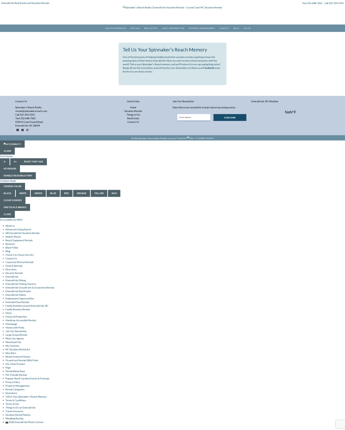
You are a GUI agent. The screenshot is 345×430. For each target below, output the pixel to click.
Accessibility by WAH (11, 219)
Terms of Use (12, 403)
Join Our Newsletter (16, 331)
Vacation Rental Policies (18, 414)
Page (8, 367)
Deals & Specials (14, 265)
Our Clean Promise (15, 363)
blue (53, 193)
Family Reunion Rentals (17, 309)
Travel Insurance (14, 411)
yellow (99, 193)
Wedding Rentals (14, 418)
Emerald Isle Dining (15, 280)
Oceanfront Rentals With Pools (21, 360)
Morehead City (13, 342)
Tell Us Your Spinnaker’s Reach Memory (26, 396)
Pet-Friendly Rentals (16, 374)
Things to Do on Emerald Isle (20, 407)
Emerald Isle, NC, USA (290, 112)
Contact (224, 28)
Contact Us (133, 121)
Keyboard (10, 169)
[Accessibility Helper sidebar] (12, 144)
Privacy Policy (12, 382)
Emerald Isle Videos (15, 294)
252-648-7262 (27, 118)
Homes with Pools (14, 327)
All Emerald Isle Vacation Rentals (22, 232)
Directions (11, 269)
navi (114, 193)
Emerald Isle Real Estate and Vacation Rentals (25, 2)
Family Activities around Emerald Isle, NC (26, 305)
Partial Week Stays (15, 371)
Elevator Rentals (14, 272)
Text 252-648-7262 (312, 3)
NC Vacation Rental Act (17, 349)
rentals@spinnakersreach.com (31, 110)
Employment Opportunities (19, 298)
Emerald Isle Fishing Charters (20, 283)
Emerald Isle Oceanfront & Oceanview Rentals (29, 287)
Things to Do (133, 114)
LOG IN (247, 28)
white (22, 193)
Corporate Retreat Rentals (19, 262)
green (38, 193)
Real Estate (151, 28)
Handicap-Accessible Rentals (20, 320)
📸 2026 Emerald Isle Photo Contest (24, 422)
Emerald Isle (11, 276)
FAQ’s (8, 312)
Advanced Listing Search (18, 229)
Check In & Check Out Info (19, 254)
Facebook (209, 67)
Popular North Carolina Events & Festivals (27, 378)
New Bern (10, 352)
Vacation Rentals (115, 28)
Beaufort (10, 243)
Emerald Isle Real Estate (18, 291)
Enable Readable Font (18, 176)
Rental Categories (15, 389)
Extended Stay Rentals (17, 302)
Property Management (201, 28)
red (66, 193)
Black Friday (11, 247)
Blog (236, 28)
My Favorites (12, 345)
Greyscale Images (15, 207)
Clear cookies (13, 200)
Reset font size (33, 162)
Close (7, 151)
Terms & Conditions (15, 400)
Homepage (11, 323)
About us (10, 225)
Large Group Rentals (16, 334)
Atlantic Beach (13, 236)
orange (81, 193)
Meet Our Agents (14, 338)
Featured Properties (16, 316)
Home (133, 107)
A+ (15, 162)
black (7, 193)
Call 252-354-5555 (334, 3)
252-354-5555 (27, 114)
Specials (135, 28)
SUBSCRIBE (230, 117)
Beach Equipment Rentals (19, 240)
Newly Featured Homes (17, 356)
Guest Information (173, 28)
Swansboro (11, 392)
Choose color (12, 186)
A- (5, 162)
